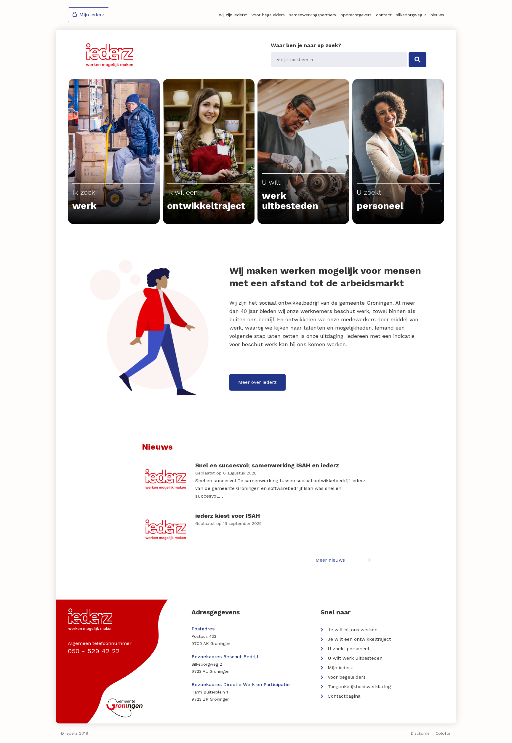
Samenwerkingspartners (312, 14)
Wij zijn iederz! (233, 14)
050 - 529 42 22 (93, 651)
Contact (384, 14)
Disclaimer (421, 733)
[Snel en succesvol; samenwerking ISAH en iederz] (256, 480)
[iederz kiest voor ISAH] (256, 529)
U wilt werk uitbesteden (355, 658)
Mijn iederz (92, 14)
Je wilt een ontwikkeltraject (359, 639)
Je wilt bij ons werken (352, 629)
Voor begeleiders (268, 14)
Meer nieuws (330, 560)
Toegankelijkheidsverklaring (359, 686)
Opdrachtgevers (356, 14)
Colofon (444, 733)
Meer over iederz (257, 382)
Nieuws (437, 14)
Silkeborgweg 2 (411, 14)
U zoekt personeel (348, 648)
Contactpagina (344, 696)
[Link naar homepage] (109, 55)
